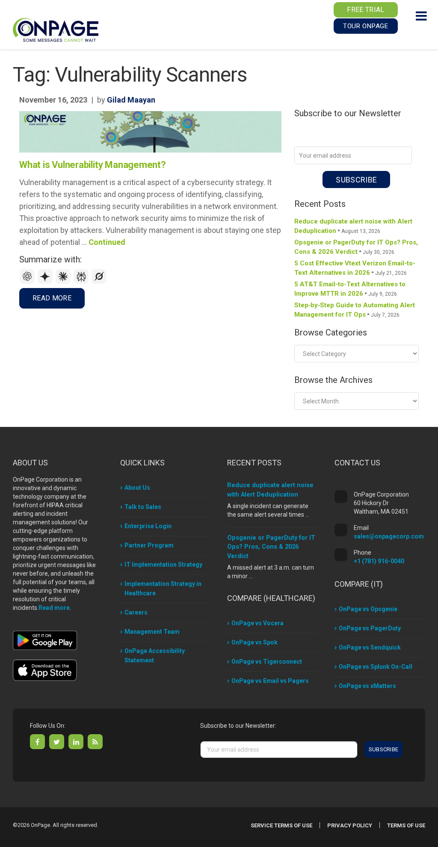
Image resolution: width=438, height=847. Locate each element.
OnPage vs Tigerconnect (266, 661)
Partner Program (149, 545)
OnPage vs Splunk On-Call (375, 666)
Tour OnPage (365, 26)
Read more (54, 607)
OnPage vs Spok (254, 642)
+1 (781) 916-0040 (379, 561)
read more (52, 298)
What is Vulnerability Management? (92, 164)
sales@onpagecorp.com (389, 536)
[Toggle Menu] (421, 16)
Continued (107, 242)
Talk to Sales (142, 506)
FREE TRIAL (365, 10)
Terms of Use (406, 825)
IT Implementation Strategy (163, 564)
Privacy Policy (349, 825)
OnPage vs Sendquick (370, 647)
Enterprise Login (148, 526)
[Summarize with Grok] (99, 281)
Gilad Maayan (131, 99)
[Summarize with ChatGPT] (28, 281)
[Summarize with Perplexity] (82, 281)
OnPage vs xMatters (367, 685)
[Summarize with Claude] (64, 281)
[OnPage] (55, 29)
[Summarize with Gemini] (46, 281)
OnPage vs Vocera (257, 623)
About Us (137, 487)
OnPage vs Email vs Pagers (270, 680)
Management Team (152, 631)
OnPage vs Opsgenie (368, 609)
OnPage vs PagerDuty (370, 628)
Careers (136, 612)
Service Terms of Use (281, 825)
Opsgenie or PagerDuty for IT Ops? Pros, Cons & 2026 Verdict (271, 547)
